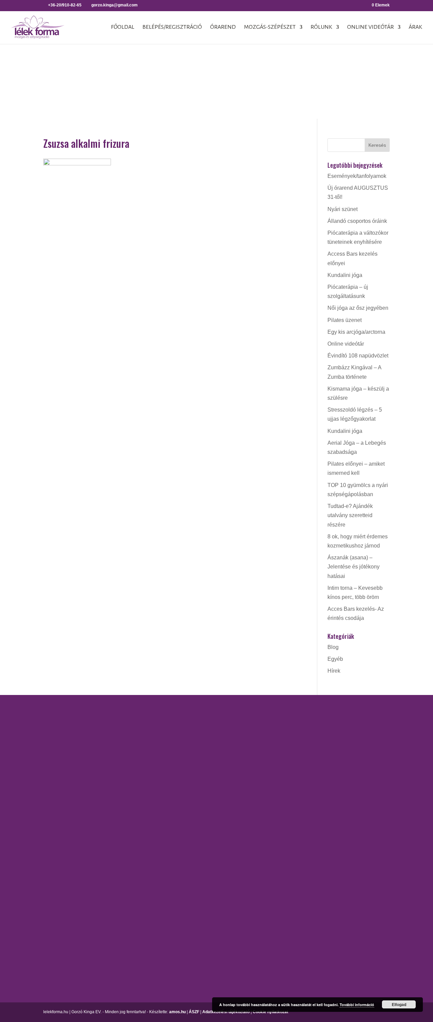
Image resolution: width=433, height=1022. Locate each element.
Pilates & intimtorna (286, 850)
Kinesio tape (351, 730)
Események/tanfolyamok (356, 176)
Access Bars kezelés (361, 718)
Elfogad (399, 1004)
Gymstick (273, 763)
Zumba (271, 916)
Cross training (279, 730)
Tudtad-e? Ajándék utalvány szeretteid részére (350, 515)
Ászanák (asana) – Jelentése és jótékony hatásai (353, 567)
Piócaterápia (351, 765)
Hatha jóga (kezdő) (212, 774)
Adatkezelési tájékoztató (226, 1011)
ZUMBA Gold (278, 928)
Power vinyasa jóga (213, 798)
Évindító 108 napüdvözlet (357, 355)
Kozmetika (348, 741)
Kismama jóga (206, 763)
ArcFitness (275, 718)
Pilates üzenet (344, 320)
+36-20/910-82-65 (64, 835)
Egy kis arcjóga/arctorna (356, 332)
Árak (415, 27)
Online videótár (370, 27)
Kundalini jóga (344, 275)
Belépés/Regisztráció (172, 27)
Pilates (271, 838)
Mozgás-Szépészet (270, 27)
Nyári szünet (342, 209)
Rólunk (321, 27)
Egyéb (335, 659)
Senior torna (277, 883)
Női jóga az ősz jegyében (357, 308)
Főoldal (122, 27)
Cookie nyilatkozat (270, 1011)
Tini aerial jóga (207, 831)
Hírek (333, 671)
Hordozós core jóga (212, 750)
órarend (223, 27)
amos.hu (177, 1011)
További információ (357, 1004)
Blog (333, 647)
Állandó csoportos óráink (357, 221)
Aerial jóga (202, 718)
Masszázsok (350, 753)
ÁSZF (194, 1011)
